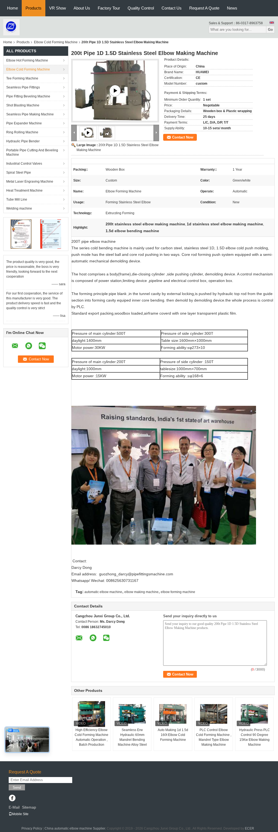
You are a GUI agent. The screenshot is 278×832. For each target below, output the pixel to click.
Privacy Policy (31, 828)
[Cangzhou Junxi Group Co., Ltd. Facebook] (12, 798)
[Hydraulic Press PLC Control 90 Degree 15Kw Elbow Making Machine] (254, 713)
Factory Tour (109, 8)
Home (12, 8)
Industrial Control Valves (24, 163)
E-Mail (14, 807)
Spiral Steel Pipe (18, 172)
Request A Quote (204, 8)
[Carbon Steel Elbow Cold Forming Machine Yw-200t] (115, 90)
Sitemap (29, 807)
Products (34, 8)
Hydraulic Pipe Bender (23, 141)
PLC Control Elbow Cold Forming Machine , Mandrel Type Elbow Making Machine (213, 737)
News (232, 8)
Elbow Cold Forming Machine (56, 42)
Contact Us (172, 8)
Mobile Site (20, 814)
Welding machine (19, 208)
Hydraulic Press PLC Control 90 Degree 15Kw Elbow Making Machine (254, 737)
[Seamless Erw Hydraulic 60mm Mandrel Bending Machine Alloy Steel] (132, 713)
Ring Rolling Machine (22, 132)
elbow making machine (141, 592)
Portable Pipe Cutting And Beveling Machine (32, 152)
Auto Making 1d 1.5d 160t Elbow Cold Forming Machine (173, 735)
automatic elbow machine (103, 592)
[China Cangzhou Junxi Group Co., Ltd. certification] (21, 234)
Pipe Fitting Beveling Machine (28, 96)
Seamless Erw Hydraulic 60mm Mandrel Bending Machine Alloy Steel (132, 737)
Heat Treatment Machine (24, 190)
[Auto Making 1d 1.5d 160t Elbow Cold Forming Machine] (173, 713)
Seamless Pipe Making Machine (30, 114)
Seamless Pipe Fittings (23, 87)
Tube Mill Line (16, 199)
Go (270, 29)
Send (17, 787)
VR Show (57, 8)
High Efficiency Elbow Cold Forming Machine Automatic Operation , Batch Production (91, 737)
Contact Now (182, 137)
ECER (249, 828)
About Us (82, 8)
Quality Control (141, 8)
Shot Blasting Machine (22, 105)
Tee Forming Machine (22, 78)
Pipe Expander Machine (24, 123)
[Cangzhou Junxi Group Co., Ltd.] (11, 27)
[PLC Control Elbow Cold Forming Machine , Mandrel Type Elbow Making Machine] (214, 713)
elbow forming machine (178, 592)
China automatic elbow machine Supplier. (76, 828)
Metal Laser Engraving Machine (29, 181)
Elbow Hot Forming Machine (27, 60)
